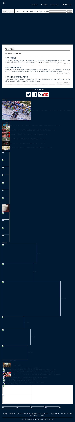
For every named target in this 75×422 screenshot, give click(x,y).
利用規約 (34, 413)
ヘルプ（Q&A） (44, 413)
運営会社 (12, 413)
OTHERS (47, 11)
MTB (36, 11)
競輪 (31, 11)
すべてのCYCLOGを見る (9, 360)
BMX (41, 11)
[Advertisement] (37, 29)
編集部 (5, 413)
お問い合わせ (55, 413)
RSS (42, 415)
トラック (25, 11)
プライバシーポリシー (23, 413)
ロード (19, 11)
